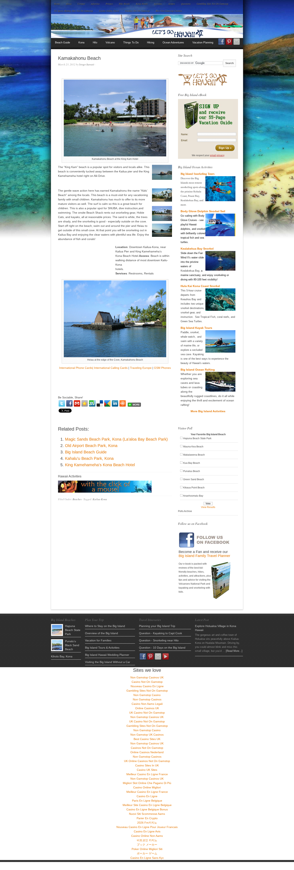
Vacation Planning (202, 42)
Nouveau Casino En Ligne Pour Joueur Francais (147, 827)
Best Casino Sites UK (147, 739)
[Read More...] (234, 650)
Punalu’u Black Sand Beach (72, 645)
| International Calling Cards (110, 367)
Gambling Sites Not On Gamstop (212, 3)
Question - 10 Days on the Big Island (162, 647)
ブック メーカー (147, 844)
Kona (81, 42)
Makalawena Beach (194, 454)
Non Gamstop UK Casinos (147, 734)
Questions (186, 3)
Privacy (109, 3)
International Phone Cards (75, 367)
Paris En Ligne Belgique (147, 800)
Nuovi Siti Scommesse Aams (147, 813)
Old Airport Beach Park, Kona (91, 445)
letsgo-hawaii (86, 64)
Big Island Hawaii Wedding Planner (107, 654)
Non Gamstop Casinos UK (147, 677)
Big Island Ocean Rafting (198, 369)
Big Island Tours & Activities (102, 647)
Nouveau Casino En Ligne (147, 686)
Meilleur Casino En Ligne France (147, 774)
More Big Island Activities (208, 411)
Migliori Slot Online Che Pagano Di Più (147, 783)
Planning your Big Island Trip (157, 626)
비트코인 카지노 (147, 840)
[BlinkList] (122, 403)
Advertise (95, 3)
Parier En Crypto (147, 818)
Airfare (171, 3)
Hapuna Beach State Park (197, 438)
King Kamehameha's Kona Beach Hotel (100, 465)
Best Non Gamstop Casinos (169, 10)
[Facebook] (69, 403)
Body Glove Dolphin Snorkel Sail (203, 211)
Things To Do (131, 42)
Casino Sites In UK (147, 765)
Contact (81, 3)
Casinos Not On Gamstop (137, 10)
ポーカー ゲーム (147, 853)
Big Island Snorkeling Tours (197, 173)
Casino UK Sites (147, 769)
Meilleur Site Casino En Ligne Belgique (147, 805)
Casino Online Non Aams (147, 835)
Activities (158, 3)
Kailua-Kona (100, 499)
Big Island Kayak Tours (196, 327)
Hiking (150, 42)
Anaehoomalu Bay (193, 495)
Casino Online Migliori (147, 787)
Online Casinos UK (147, 708)
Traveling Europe (141, 367)
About (68, 3)
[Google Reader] (107, 403)
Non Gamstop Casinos (147, 699)
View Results (208, 507)
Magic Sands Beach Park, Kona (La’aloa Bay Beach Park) (116, 439)
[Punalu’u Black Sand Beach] (57, 645)
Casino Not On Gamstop (147, 681)
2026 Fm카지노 (147, 822)
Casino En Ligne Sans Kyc (147, 857)
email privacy (217, 155)
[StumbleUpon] (92, 403)
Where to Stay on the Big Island (105, 626)
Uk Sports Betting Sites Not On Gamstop (73, 10)
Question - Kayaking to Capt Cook (160, 633)
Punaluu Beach (191, 471)
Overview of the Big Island (101, 633)
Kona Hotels (142, 3)
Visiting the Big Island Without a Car (107, 662)
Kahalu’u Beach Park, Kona (89, 458)
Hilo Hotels (124, 3)
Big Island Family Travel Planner (204, 556)
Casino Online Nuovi (109, 10)
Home (57, 3)
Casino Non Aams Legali (147, 703)
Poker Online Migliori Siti (147, 849)
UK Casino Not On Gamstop (147, 712)
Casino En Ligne (147, 796)
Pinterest (229, 41)
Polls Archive (185, 511)
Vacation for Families (98, 640)
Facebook (221, 42)
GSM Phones (162, 367)
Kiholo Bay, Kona (61, 656)
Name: (184, 134)
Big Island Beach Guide (86, 452)
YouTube (165, 656)
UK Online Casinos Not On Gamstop (147, 761)
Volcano (110, 42)
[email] (77, 403)
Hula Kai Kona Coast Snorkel (200, 286)
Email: (184, 140)
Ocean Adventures (173, 42)
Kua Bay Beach (191, 463)
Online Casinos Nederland (147, 752)
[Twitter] (62, 403)
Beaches (77, 499)
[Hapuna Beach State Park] (57, 630)
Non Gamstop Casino (147, 695)
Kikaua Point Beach (194, 487)
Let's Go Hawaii (147, 26)
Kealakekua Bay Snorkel (197, 248)
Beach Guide (62, 42)
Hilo (95, 42)
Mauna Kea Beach (193, 446)
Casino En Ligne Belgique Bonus (147, 809)
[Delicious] (100, 403)
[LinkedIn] (115, 403)
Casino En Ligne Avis (147, 831)
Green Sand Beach (193, 479)
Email (236, 41)
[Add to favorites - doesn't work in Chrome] (84, 403)
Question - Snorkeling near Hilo (159, 640)
